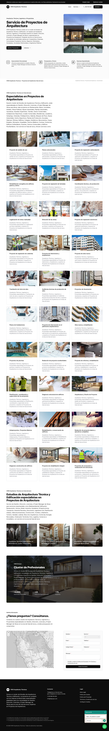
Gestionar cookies (98, 2)
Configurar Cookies (85, 702)
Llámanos (26, 47)
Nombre (68, 634)
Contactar (97, 6)
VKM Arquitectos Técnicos (18, 6)
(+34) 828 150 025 (52, 696)
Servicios (75, 6)
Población (87, 647)
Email (67, 640)
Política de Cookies (85, 694)
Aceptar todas (86, 2)
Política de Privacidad (83, 661)
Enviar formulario (83, 666)
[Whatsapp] (104, 726)
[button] (30, 649)
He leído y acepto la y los (82, 662)
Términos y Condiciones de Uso (88, 699)
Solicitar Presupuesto (13, 47)
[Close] (105, 712)
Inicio (69, 6)
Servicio (86, 634)
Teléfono (86, 640)
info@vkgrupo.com (52, 698)
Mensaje (68, 653)
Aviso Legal (83, 692)
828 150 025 (88, 6)
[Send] (104, 720)
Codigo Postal (70, 647)
